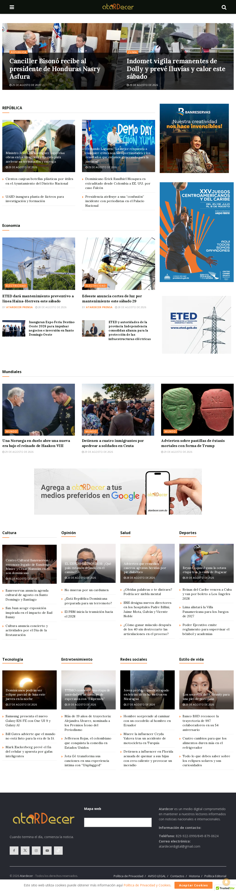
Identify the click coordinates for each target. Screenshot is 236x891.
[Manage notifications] (226, 882)
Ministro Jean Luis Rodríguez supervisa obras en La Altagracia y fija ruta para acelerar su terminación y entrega (35, 157)
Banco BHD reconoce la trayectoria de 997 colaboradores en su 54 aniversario (201, 723)
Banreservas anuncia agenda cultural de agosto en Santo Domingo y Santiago (27, 595)
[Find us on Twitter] (25, 850)
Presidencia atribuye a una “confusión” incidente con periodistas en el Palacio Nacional (114, 201)
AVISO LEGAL (157, 876)
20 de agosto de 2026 (81, 577)
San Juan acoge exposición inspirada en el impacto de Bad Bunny (29, 612)
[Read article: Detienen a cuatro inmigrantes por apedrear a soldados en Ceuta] (118, 410)
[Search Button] (224, 7)
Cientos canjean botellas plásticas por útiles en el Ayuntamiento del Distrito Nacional (39, 181)
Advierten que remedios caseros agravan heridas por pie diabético (145, 568)
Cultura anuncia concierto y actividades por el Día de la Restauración (27, 630)
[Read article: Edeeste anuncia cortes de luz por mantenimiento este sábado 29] (118, 263)
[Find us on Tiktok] (58, 850)
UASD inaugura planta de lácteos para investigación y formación (35, 199)
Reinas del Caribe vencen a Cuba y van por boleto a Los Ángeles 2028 (207, 594)
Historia (194, 876)
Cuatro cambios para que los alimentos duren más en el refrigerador (205, 742)
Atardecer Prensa (19, 307)
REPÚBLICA (18, 52)
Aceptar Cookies (193, 885)
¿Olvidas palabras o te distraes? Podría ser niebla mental (148, 591)
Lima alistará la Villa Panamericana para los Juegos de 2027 (206, 611)
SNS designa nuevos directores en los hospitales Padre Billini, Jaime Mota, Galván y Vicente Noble (147, 609)
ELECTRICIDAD (16, 285)
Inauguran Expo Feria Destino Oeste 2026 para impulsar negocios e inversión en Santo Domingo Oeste (51, 328)
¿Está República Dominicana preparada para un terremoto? (88, 600)
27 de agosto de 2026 (22, 704)
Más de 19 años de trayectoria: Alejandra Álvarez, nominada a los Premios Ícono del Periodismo (88, 723)
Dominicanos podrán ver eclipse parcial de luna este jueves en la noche (25, 694)
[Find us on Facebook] (14, 850)
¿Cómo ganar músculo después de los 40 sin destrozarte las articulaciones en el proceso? (147, 629)
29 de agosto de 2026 (26, 85)
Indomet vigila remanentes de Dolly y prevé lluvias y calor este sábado (176, 69)
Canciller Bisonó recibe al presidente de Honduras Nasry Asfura (54, 69)
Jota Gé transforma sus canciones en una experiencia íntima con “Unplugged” (87, 760)
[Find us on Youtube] (47, 850)
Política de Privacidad (128, 876)
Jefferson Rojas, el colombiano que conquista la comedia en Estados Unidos (88, 742)
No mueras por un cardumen (87, 590)
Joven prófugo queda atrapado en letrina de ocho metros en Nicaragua (146, 694)
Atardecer (166, 809)
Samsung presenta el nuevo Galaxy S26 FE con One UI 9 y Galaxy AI (28, 720)
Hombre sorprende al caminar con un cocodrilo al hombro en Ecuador (147, 720)
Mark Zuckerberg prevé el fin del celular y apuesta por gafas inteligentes (29, 751)
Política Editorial (215, 876)
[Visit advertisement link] (194, 138)
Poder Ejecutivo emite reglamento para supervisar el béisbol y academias (206, 629)
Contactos (177, 876)
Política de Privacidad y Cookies (147, 885)
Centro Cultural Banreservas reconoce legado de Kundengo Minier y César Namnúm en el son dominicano (28, 566)
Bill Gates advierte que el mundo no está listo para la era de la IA (30, 736)
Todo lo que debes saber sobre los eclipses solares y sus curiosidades (206, 760)
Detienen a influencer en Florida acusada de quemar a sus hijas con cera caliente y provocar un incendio (148, 758)
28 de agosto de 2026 (51, 307)
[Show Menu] (12, 7)
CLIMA (132, 52)
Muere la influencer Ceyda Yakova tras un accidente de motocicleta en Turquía (145, 738)
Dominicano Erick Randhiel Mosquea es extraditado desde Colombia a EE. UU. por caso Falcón (117, 183)
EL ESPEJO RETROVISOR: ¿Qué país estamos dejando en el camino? (88, 568)
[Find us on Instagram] (36, 850)
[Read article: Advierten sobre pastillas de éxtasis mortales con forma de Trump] (197, 410)
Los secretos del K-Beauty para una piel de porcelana (206, 696)
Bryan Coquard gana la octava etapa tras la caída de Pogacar (205, 570)
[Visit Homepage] (118, 7)
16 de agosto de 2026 (22, 578)
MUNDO (11, 431)
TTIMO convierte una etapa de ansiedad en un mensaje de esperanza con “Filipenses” (87, 694)
